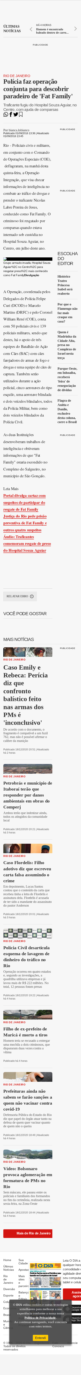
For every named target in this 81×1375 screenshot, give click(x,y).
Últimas (12, 28)
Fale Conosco (58, 1344)
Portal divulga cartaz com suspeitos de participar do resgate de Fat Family (24, 502)
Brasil (7, 1314)
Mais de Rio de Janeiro (33, 1233)
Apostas (23, 1269)
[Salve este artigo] (20, 115)
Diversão (9, 1289)
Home (7, 1260)
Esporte (8, 1295)
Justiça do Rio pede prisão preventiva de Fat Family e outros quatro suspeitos (25, 523)
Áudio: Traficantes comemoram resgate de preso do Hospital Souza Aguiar (27, 543)
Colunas (8, 1301)
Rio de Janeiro (16, 76)
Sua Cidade (23, 1261)
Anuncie (72, 1342)
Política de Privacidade (40, 1317)
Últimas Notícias (8, 1268)
